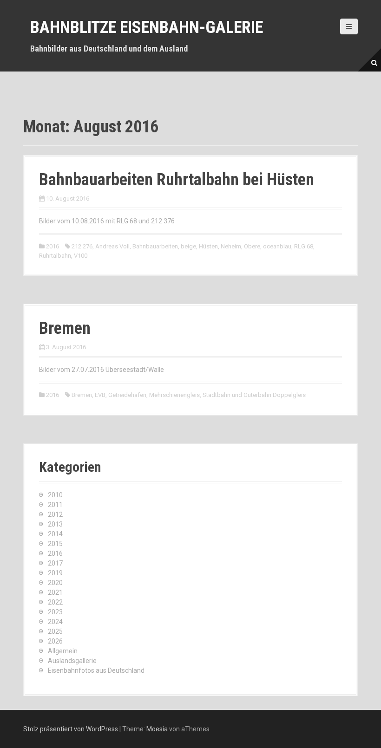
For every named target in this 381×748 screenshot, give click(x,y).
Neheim (231, 246)
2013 (55, 524)
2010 (55, 495)
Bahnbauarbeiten (155, 246)
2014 (55, 534)
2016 (52, 246)
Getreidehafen (127, 394)
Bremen (65, 328)
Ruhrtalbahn (55, 255)
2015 (55, 543)
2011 (55, 504)
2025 (55, 631)
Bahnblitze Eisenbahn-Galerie (146, 27)
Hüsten (208, 246)
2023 (55, 612)
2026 (55, 641)
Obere (252, 246)
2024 (55, 621)
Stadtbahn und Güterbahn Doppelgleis (254, 394)
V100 (80, 255)
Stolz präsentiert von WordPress (70, 729)
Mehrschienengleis (174, 394)
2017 (55, 563)
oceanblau (277, 246)
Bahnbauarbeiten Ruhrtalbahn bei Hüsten (176, 179)
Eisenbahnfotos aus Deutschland (96, 670)
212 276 (82, 246)
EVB (100, 394)
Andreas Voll (112, 246)
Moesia (157, 729)
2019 (55, 573)
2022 (55, 602)
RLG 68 (303, 246)
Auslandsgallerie (72, 660)
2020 (55, 582)
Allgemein (63, 651)
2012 (55, 514)
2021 (55, 592)
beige (188, 246)
